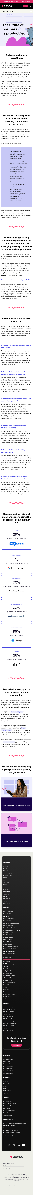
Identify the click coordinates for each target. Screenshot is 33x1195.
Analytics (5, 866)
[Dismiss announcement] (31, 1)
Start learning (25, 1)
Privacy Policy (10, 1163)
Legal (4, 1163)
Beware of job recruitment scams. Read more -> (16, 1186)
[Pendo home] (7, 6)
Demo (25, 6)
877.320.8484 (7, 1168)
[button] (31, 11)
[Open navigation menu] (30, 6)
